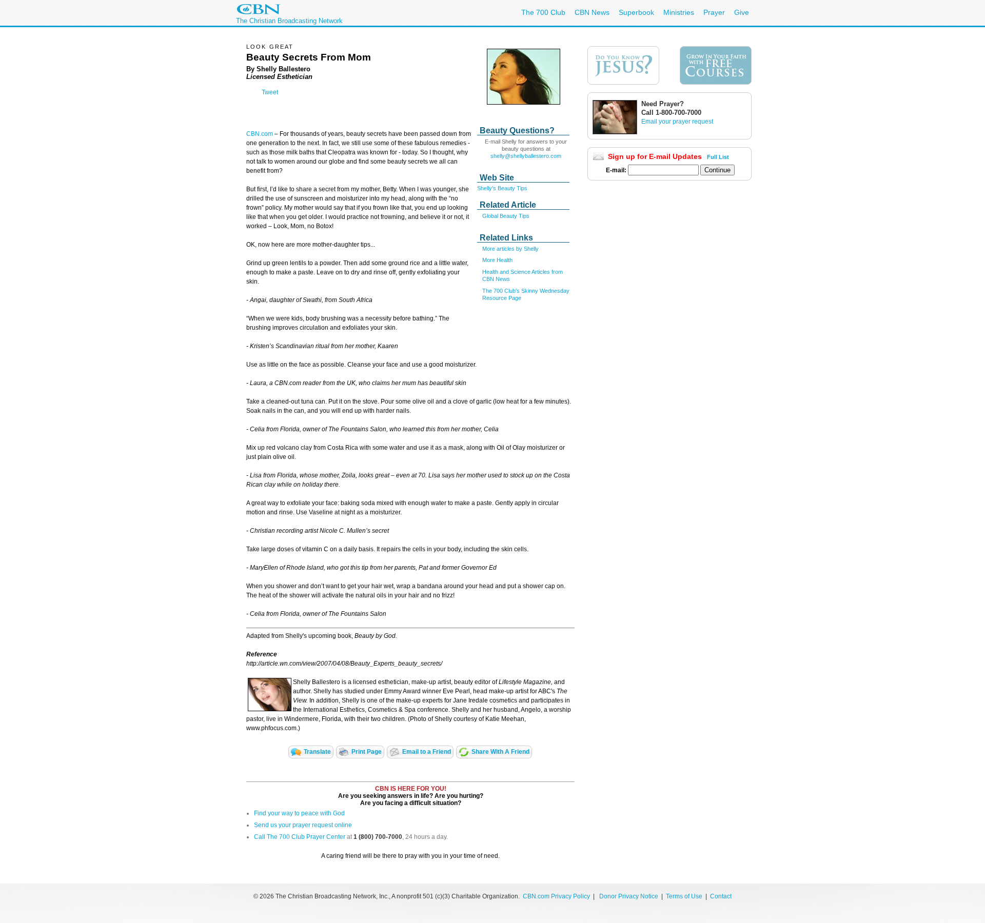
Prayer (714, 12)
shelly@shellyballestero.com (525, 156)
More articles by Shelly (510, 249)
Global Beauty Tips (505, 216)
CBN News (592, 12)
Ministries (678, 12)
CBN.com (259, 133)
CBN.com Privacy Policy (556, 896)
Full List (718, 157)
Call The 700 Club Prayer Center (299, 836)
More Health (497, 260)
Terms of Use (685, 896)
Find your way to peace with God (299, 813)
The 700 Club (543, 12)
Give (741, 12)
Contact (721, 896)
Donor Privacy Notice (628, 896)
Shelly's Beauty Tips (502, 188)
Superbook (636, 12)
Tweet (270, 92)
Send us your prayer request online (303, 825)
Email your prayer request (677, 121)
